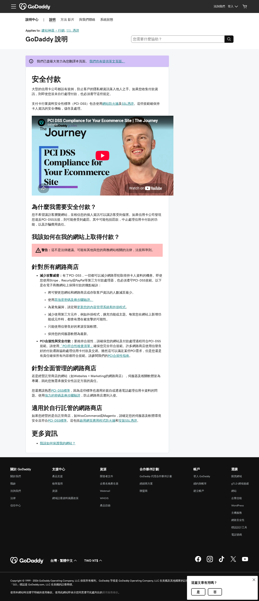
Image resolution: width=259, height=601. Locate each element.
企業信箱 (236, 498)
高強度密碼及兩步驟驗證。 (73, 299)
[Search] (229, 39)
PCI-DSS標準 (60, 390)
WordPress (237, 505)
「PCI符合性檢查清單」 (76, 346)
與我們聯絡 (87, 19)
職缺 (13, 483)
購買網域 (236, 476)
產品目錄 (105, 505)
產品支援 (57, 476)
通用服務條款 (110, 592)
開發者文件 (106, 476)
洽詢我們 (15, 491)
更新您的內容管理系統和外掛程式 (101, 307)
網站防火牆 (110, 103)
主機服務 (236, 512)
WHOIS (104, 498)
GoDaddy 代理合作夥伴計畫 (156, 476)
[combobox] (178, 39)
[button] (254, 579)
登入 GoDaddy (201, 476)
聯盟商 (144, 491)
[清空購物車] (245, 6)
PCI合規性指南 (118, 355)
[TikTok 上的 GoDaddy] (221, 561)
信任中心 (15, 505)
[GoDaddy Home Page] (27, 560)
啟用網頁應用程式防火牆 (97, 420)
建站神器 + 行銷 (53, 30)
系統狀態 (106, 19)
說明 (52, 19)
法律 (13, 498)
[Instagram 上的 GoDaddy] (209, 561)
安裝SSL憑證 (128, 420)
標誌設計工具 (239, 527)
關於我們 (15, 476)
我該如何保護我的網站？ (57, 443)
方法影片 (67, 19)
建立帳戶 (198, 491)
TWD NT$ (91, 560)
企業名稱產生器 (109, 483)
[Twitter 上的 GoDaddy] (233, 561)
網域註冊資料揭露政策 (65, 498)
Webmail (105, 491)
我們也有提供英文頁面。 (107, 61)
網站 (234, 491)
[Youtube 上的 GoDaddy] (245, 561)
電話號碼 (236, 534)
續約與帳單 (200, 483)
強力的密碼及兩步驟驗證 (62, 395)
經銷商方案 (146, 483)
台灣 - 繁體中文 (61, 560)
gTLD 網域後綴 (240, 483)
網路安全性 (237, 520)
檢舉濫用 (57, 483)
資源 (54, 491)
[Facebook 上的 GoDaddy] (198, 561)
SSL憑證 (128, 103)
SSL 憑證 (72, 30)
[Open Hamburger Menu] (12, 6)
